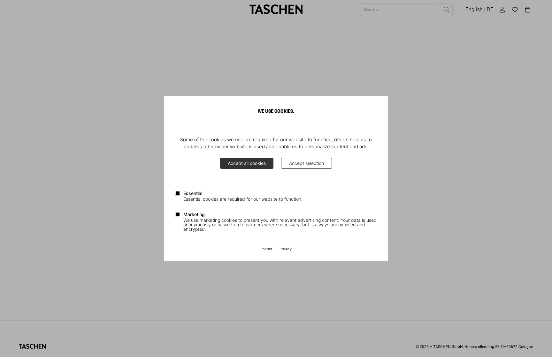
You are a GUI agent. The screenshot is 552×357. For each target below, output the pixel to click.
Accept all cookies (247, 163)
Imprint (266, 249)
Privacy (286, 249)
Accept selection (306, 163)
